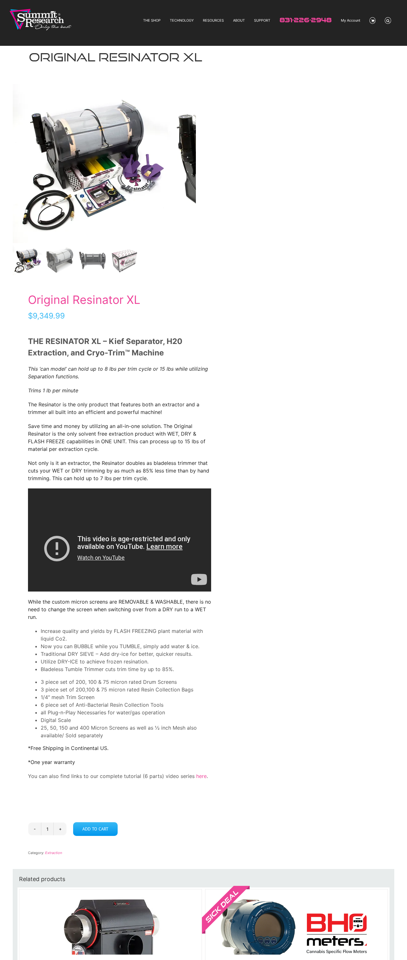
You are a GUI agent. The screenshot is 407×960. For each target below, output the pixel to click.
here (201, 776)
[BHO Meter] (296, 922)
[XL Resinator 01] (92, 163)
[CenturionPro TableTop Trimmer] (110, 922)
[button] (388, 20)
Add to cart (95, 829)
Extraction (53, 853)
